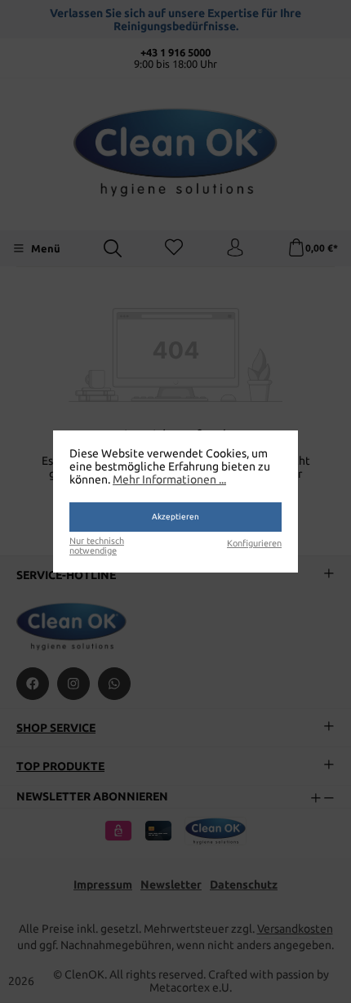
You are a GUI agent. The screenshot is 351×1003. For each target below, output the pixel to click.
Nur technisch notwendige (96, 545)
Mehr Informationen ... (169, 479)
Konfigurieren (254, 543)
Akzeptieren (175, 516)
